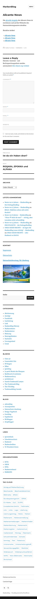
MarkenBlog (9, 6)
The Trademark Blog (12, 384)
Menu (31, 6)
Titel (13, 540)
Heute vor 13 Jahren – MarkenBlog (17, 223)
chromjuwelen (10, 407)
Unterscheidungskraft (23, 544)
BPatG (15, 495)
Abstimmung (9, 313)
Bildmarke (7, 495)
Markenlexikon (10, 444)
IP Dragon (8, 364)
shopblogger (9, 422)
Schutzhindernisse (10, 537)
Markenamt (8, 518)
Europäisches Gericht (11, 506)
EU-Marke (7, 502)
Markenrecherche (9, 577)
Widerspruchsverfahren (23, 552)
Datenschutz (7, 255)
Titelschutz (21, 540)
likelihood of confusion (13, 374)
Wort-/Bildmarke (16, 556)
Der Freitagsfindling (12, 205)
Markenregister (9, 529)
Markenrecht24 (10, 376)
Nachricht (8, 339)
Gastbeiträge (7, 581)
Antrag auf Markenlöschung (14, 487)
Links (10, 510)
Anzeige (7, 316)
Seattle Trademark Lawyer (14, 381)
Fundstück (8, 318)
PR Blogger (8, 419)
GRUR (7, 464)
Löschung (23, 510)
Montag (18, 533)
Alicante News (10, 35)
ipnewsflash (9, 437)
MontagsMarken (11, 336)
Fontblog (8, 414)
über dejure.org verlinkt (20, 66)
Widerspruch (8, 552)
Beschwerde (8, 491)
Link (25, 48)
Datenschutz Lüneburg (13, 409)
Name (5, 107)
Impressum (7, 250)
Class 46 (8, 359)
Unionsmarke (8, 544)
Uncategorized (10, 341)
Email (5, 115)
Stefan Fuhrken (9, 48)
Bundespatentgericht (11, 499)
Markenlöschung (10, 525)
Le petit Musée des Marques (15, 371)
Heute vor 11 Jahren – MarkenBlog (17, 202)
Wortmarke (28, 556)
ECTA (6, 462)
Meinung (8, 334)
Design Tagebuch (11, 412)
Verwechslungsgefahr (11, 548)
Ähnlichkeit (8, 559)
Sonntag (7, 540)
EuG (14, 502)
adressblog (8, 404)
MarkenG (8, 442)
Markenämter (10, 331)
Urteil (7, 344)
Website (6, 124)
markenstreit (8, 533)
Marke (20, 514)
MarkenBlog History (12, 326)
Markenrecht (22, 525)
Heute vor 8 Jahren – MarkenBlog (17, 215)
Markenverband (10, 469)
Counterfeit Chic (10, 361)
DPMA (23, 499)
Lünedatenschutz (11, 439)
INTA (6, 467)
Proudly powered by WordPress (20, 593)
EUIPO (20, 502)
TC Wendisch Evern (11, 447)
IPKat (7, 366)
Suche (5, 295)
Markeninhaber (27, 521)
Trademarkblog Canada (13, 389)
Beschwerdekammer (22, 491)
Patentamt (27, 533)
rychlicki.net (9, 379)
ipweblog (8, 369)
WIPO (6, 556)
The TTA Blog (9, 387)
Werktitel (24, 548)
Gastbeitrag (9, 321)
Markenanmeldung (21, 518)
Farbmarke (25, 506)
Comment (7, 79)
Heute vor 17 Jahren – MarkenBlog (17, 207)
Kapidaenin (9, 417)
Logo (16, 510)
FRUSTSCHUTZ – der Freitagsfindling (18, 225)
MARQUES (8, 472)
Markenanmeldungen (11, 521)
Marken (27, 514)
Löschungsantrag (10, 514)
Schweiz (22, 537)
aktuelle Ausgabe (12, 20)
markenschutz (22, 529)
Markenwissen (10, 328)
